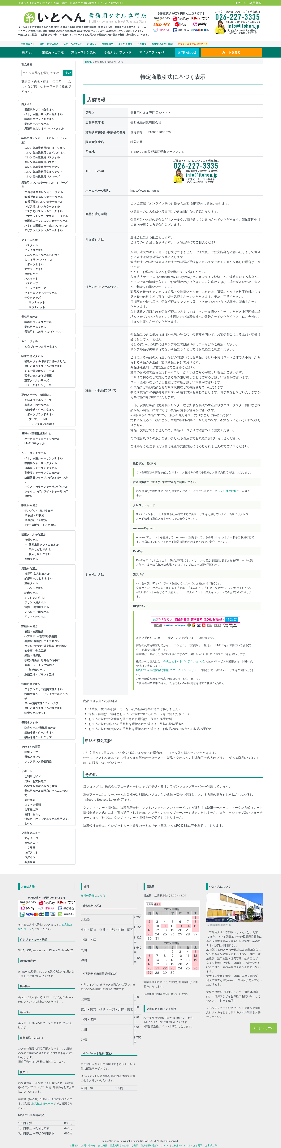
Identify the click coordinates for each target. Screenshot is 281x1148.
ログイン (240, 3)
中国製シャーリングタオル (40, 463)
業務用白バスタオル (36, 124)
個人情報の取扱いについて (155, 1145)
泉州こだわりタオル (41, 549)
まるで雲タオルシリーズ (39, 371)
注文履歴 (29, 847)
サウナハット (37, 307)
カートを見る (231, 52)
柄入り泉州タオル (40, 554)
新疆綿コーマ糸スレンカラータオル (46, 220)
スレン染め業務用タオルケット (43, 171)
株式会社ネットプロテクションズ (183, 661)
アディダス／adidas (41, 424)
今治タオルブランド (118, 52)
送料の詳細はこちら (93, 895)
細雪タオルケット (35, 712)
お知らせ (92, 43)
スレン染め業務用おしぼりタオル (44, 147)
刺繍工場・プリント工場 (39, 674)
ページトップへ (263, 1028)
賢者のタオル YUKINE (38, 375)
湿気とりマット (33, 756)
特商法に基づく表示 (162, 43)
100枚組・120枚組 (35, 520)
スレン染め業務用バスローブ (42, 176)
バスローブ (31, 283)
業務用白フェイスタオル (39, 119)
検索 (68, 73)
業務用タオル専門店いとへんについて (46, 793)
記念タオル (31, 592)
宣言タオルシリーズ (36, 380)
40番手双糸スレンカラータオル (43, 201)
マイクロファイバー (153, 52)
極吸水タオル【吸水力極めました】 (46, 361)
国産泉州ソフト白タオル (39, 109)
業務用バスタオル (35, 327)
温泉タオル (31, 583)
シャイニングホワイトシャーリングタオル (46, 493)
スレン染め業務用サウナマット (43, 167)
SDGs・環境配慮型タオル (37, 433)
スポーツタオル (33, 264)
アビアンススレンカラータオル (43, 230)
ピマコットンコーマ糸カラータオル (46, 216)
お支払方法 (28, 886)
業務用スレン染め (83, 52)
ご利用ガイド (28, 43)
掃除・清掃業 (32, 655)
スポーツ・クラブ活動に (39, 665)
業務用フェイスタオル (38, 322)
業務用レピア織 (53, 52)
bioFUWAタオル (34, 443)
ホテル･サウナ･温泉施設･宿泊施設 (45, 646)
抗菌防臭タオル (30, 684)
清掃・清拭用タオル (36, 607)
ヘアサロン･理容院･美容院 (40, 636)
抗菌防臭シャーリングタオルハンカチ (46, 479)
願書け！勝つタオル (36, 405)
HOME (88, 61)
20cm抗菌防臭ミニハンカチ (41, 703)
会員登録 (255, 3)
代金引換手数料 (227, 491)
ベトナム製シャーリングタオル (43, 458)
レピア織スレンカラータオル (42, 206)
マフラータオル (33, 269)
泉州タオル (31, 540)
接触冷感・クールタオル (39, 409)
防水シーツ (31, 752)
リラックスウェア (35, 288)
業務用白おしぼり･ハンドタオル (44, 128)
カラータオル (29, 341)
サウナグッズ (32, 297)
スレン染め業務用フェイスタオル (44, 152)
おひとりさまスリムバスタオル (43, 366)
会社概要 (142, 43)
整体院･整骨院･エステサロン (42, 641)
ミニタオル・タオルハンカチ (42, 255)
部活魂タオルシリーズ (38, 400)
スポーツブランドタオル (39, 414)
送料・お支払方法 (49, 43)
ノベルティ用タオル (36, 612)
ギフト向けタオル (35, 616)
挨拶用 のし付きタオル (38, 578)
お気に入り (31, 843)
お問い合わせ (187, 52)
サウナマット (37, 302)
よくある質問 (125, 43)
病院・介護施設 (33, 631)
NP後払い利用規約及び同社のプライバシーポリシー (168, 670)
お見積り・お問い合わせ (82, 1145)
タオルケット (32, 274)
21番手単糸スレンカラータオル (43, 192)
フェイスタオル (33, 250)
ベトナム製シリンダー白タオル (43, 114)
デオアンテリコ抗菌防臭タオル (43, 689)
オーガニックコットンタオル (42, 439)
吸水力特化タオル (32, 356)
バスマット (31, 278)
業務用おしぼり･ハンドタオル (42, 331)
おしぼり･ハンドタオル (38, 259)
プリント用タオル (35, 602)
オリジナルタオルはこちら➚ (193, 43)
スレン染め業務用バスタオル (42, 157)
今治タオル (31, 559)
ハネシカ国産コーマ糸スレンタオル (46, 225)
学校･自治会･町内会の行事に (42, 660)
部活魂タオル (37, 669)
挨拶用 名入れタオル (37, 573)
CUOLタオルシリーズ (37, 385)
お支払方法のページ (44, 1103)
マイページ (31, 838)
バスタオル (31, 245)
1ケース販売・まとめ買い (40, 525)
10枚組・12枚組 (34, 515)
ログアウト (31, 852)
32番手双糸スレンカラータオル (43, 197)
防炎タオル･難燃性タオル (40, 727)
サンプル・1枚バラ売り (38, 510)
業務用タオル (29, 316)
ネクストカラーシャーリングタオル (46, 486)
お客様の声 (107, 43)
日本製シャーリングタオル (40, 468)
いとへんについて (72, 43)
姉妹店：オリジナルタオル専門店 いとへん (46, 821)
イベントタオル (33, 588)
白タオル (28, 52)
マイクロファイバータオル (40, 293)
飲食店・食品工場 (35, 650)
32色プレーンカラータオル (41, 346)
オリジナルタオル (35, 597)
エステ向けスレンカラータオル (43, 211)
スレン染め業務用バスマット (42, 162)
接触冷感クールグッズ (38, 737)
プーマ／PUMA (38, 419)
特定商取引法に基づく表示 (40, 786)
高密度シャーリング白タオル (42, 472)
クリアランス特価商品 (38, 761)
